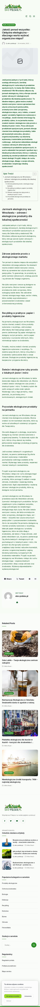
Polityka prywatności (9, 966)
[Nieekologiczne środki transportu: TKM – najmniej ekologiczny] (20, 763)
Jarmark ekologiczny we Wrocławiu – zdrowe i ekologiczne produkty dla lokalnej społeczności (20, 179)
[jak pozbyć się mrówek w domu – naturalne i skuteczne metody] (6, 853)
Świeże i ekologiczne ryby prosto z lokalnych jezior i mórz (19, 193)
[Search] (30, 16)
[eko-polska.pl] (13, 7)
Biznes (4, 916)
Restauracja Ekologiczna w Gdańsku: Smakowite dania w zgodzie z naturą (18, 701)
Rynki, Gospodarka (9, 25)
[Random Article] (26, 16)
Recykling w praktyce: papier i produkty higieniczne (20, 189)
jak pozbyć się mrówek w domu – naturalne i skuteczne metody (25, 852)
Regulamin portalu (8, 960)
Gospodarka (9, 653)
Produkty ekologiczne (9, 883)
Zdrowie (5, 922)
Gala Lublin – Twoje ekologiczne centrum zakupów (20, 661)
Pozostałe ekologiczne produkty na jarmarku (19, 198)
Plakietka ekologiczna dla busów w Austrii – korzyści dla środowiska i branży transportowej (17, 741)
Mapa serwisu (6, 971)
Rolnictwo (5, 911)
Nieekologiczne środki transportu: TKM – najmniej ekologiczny (19, 780)
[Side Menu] (34, 16)
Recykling (5, 905)
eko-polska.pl (12, 43)
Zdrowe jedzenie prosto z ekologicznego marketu (20, 185)
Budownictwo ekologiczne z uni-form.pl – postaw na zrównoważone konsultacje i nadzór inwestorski (24, 864)
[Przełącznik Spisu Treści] (33, 174)
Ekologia (5, 894)
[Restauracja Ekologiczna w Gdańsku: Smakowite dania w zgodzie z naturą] (20, 683)
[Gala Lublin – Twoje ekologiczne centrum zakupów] (20, 643)
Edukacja (5, 900)
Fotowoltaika (6, 927)
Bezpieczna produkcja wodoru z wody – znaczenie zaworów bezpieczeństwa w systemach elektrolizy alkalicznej (25, 841)
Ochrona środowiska (9, 889)
